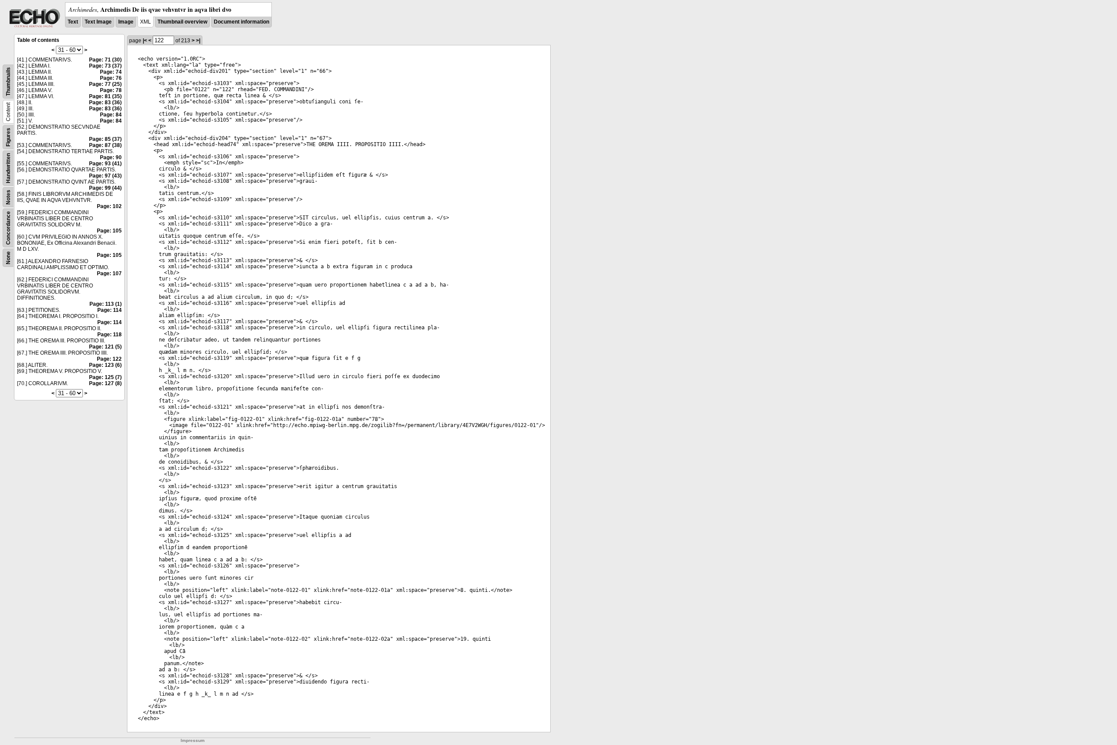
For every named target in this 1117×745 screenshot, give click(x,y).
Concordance (8, 228)
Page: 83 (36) (105, 102)
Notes (8, 197)
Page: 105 (109, 231)
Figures (8, 137)
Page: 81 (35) (105, 96)
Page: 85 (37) (105, 139)
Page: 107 (109, 273)
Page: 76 (111, 78)
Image (126, 22)
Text (73, 22)
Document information (241, 22)
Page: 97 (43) (105, 176)
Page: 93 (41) (105, 164)
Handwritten (8, 168)
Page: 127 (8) (105, 383)
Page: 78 (111, 90)
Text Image (98, 22)
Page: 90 (111, 157)
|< (145, 41)
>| (198, 41)
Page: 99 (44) (105, 188)
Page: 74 (111, 72)
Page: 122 (109, 359)
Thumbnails (8, 81)
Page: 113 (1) (105, 304)
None (8, 257)
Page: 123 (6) (105, 365)
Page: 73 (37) (105, 66)
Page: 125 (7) (105, 377)
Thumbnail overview (182, 22)
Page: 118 (109, 334)
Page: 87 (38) (105, 145)
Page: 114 (109, 310)
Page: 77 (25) (105, 84)
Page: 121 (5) (105, 347)
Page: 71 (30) (105, 60)
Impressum (193, 740)
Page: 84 (111, 115)
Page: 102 (109, 206)
